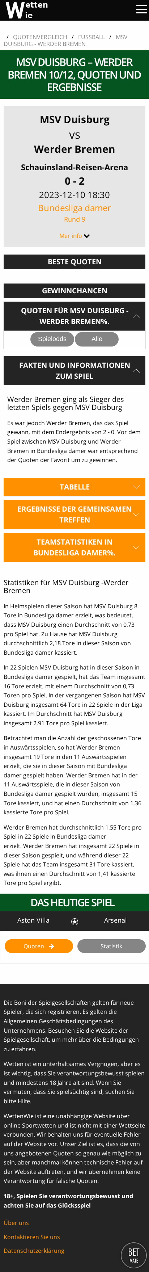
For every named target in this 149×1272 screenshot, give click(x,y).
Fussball (91, 37)
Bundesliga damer (74, 212)
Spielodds (52, 339)
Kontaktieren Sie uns (32, 1237)
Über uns (16, 1223)
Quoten (35, 946)
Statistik (111, 946)
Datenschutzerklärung (34, 1251)
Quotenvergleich (40, 37)
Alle (96, 339)
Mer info (70, 236)
